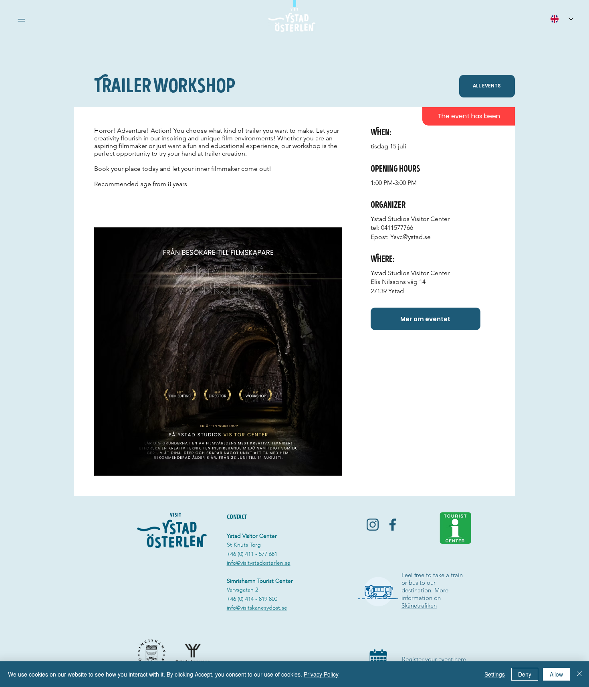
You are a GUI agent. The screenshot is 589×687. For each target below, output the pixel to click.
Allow (556, 674)
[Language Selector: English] (562, 19)
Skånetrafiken (419, 605)
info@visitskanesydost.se (257, 607)
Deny (524, 674)
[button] (21, 20)
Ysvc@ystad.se (410, 237)
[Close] (579, 674)
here (460, 659)
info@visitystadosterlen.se (258, 562)
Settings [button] (494, 674)
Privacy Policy (321, 674)
